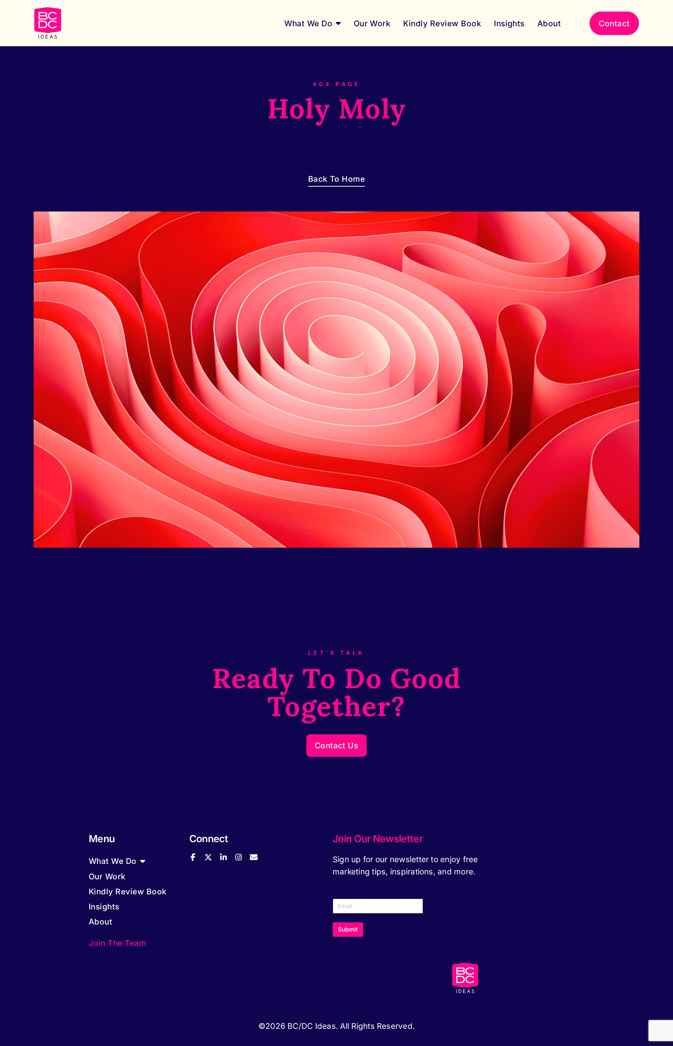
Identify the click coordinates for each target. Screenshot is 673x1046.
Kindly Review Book (442, 23)
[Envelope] (254, 857)
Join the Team (117, 943)
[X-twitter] (208, 857)
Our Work (372, 23)
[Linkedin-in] (223, 857)
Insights (509, 23)
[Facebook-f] (193, 857)
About (549, 23)
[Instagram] (238, 857)
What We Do (308, 23)
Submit (348, 929)
